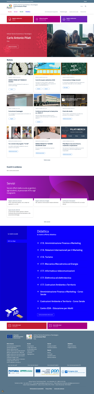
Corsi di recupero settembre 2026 (45, 80)
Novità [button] (22, 12)
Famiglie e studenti (51, 346)
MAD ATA (22, 352)
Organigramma (30, 354)
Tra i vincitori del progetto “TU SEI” (18, 144)
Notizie (49, 352)
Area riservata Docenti (33, 365)
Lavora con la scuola (73, 12)
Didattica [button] (28, 12)
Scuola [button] (10, 12)
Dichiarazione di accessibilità (36, 388)
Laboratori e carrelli (14, 362)
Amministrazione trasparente (51, 12)
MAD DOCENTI (21, 351)
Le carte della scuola (32, 349)
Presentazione (30, 346)
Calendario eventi (51, 356)
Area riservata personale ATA (74, 365)
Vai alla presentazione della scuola (46, 314)
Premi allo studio (68, 111)
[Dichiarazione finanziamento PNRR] (15, 337)
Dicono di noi (83, 12)
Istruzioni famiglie (21, 354)
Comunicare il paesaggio (15, 111)
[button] (62, 243)
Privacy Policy (49, 388)
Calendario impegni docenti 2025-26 (16, 360)
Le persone (29, 352)
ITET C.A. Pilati (11, 241)
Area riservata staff (12, 365)
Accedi (85, 1)
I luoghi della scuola (31, 347)
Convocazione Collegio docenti (72, 80)
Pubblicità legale (63, 12)
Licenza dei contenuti (59, 388)
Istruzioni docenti (21, 356)
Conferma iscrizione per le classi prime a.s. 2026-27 (47, 112)
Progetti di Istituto (72, 347)
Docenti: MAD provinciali (12, 349)
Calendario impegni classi (13, 357)
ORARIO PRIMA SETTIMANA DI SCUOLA (17, 81)
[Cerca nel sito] (85, 6)
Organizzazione (30, 351)
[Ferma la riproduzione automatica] (91, 56)
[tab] (50, 56)
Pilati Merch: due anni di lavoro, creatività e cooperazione (72, 145)
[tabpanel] (47, 40)
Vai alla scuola (11, 47)
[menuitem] (10, 12)
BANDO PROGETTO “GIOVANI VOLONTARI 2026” (44, 145)
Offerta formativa (72, 346)
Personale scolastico (52, 347)
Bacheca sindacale (51, 357)
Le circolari (50, 354)
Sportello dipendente (12, 347)
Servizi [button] (15, 12)
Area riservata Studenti (52, 365)
